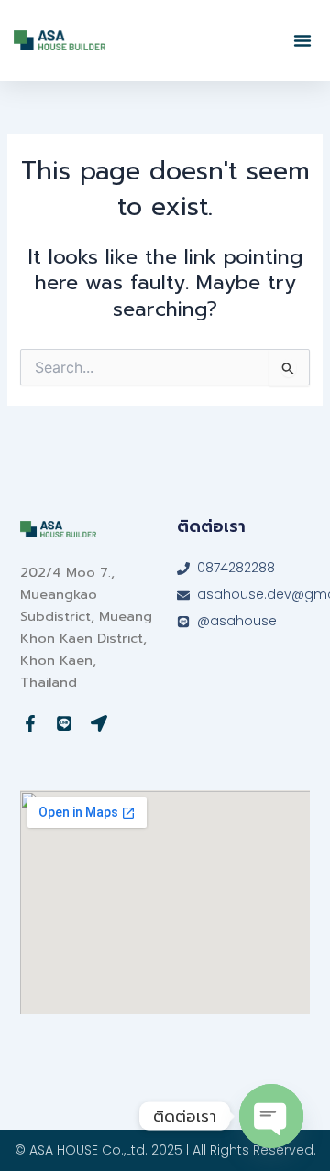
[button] (302, 40)
